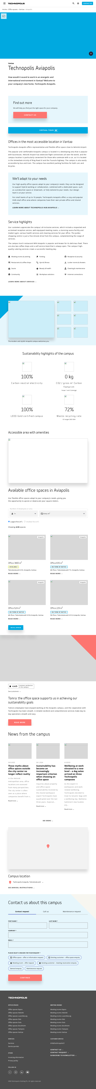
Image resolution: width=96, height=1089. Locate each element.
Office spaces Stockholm (17, 1026)
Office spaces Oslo (14, 1019)
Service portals (13, 1046)
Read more (19, 722)
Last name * (53, 921)
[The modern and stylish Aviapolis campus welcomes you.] (31, 319)
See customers (13, 691)
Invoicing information (16, 1057)
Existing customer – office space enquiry (65, 957)
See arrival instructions (20, 888)
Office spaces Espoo (15, 1009)
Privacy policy (13, 1061)
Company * (12, 930)
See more (47, 821)
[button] (48, 846)
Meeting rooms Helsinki (59, 1013)
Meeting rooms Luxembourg (60, 1016)
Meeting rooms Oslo (57, 1019)
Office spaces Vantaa (15, 1032)
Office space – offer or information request (28, 957)
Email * (11, 940)
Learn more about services (21, 282)
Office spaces (13, 9)
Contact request (58, 1052)
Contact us (87, 3)
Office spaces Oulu (15, 1022)
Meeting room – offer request (23, 963)
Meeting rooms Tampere (59, 1029)
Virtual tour (46, 130)
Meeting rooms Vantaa (58, 1032)
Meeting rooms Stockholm (60, 1026)
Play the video (91, 54)
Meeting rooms (56, 1005)
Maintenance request (34, 969)
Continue (25, 978)
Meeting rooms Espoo (58, 1009)
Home (4, 9)
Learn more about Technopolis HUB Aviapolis (34, 207)
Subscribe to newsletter (62, 1055)
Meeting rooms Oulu (57, 1022)
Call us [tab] (46, 911)
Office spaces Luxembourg (17, 1016)
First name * (12, 921)
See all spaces (16, 627)
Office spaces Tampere (16, 1029)
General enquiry (16, 969)
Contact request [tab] (22, 911)
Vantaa (21, 9)
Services (11, 1043)
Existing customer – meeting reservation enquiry (59, 963)
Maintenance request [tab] (72, 911)
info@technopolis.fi (57, 1043)
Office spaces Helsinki (16, 1013)
